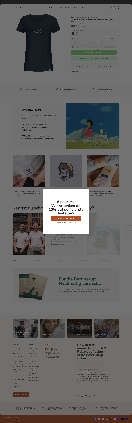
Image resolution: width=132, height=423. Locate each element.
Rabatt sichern (66, 218)
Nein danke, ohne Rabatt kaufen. (66, 222)
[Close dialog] (87, 190)
